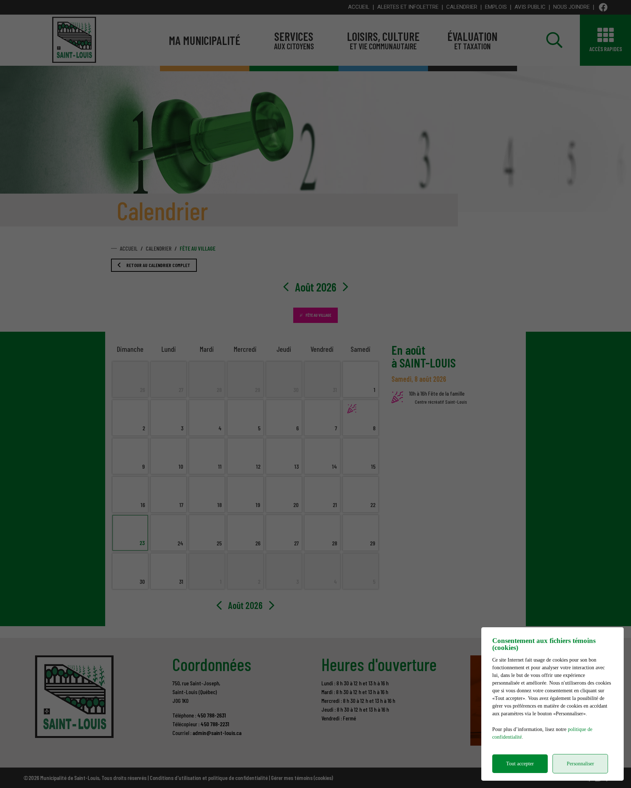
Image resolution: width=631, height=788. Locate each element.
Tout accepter (520, 763)
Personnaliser (580, 763)
